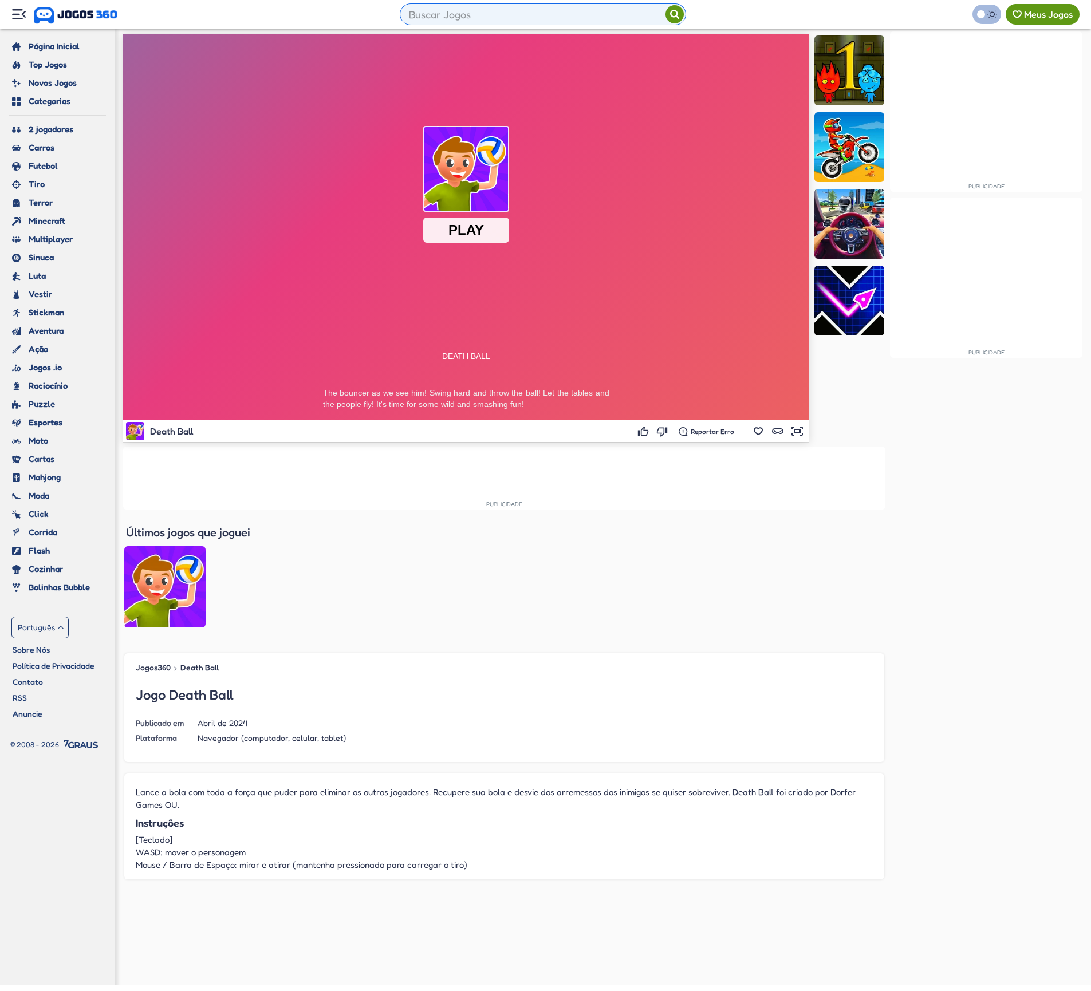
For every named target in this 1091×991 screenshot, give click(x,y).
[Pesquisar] (674, 14)
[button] (758, 431)
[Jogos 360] (75, 15)
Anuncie (27, 713)
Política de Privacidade (53, 665)
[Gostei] (644, 431)
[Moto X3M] (849, 147)
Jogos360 (153, 667)
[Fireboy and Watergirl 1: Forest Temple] (849, 70)
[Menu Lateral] (18, 14)
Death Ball (199, 667)
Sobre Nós (31, 649)
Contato (28, 681)
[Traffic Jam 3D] (849, 224)
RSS (20, 697)
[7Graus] (81, 744)
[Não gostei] (663, 431)
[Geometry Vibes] (849, 300)
